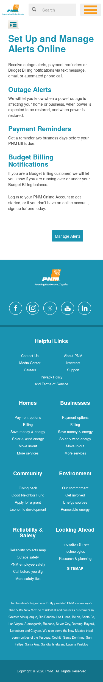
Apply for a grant (28, 502)
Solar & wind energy (28, 438)
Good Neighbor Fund (28, 495)
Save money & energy (27, 431)
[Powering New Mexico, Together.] (13, 9)
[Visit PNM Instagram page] (34, 307)
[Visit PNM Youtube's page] (69, 307)
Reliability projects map (28, 549)
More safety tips (27, 578)
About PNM (73, 355)
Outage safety (28, 557)
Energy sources (75, 502)
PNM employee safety (27, 564)
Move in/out (28, 445)
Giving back (28, 487)
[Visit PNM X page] (51, 307)
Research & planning (75, 558)
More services (27, 453)
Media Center (29, 362)
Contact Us (29, 355)
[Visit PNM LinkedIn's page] (86, 307)
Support (73, 369)
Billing (28, 424)
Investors (73, 362)
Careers (30, 369)
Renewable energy (75, 509)
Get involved (75, 495)
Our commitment (75, 487)
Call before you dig (28, 571)
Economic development (28, 509)
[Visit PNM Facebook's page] (17, 307)
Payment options (28, 417)
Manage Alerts (67, 236)
